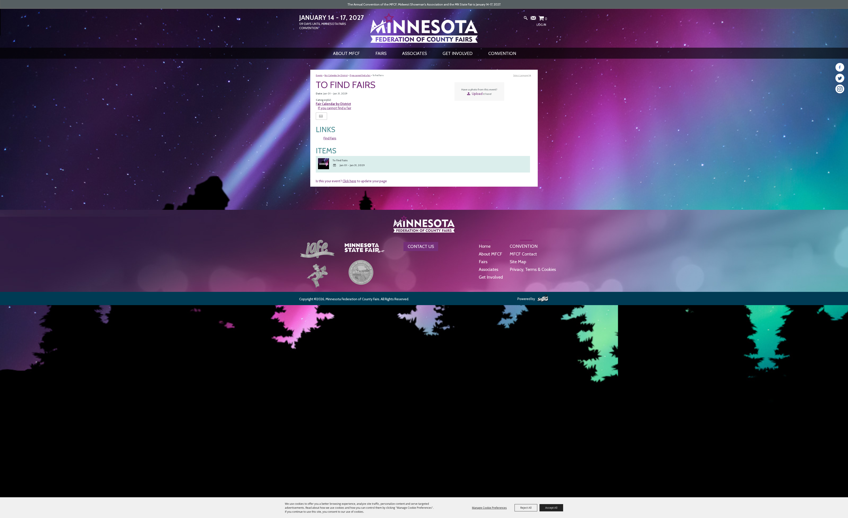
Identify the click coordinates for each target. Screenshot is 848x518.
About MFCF (346, 53)
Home (484, 246)
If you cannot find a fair (360, 75)
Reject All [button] (526, 507)
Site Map (518, 261)
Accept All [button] (551, 507)
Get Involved (458, 53)
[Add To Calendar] (334, 165)
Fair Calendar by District (336, 75)
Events (319, 75)
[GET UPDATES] (534, 19)
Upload (477, 94)
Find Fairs (330, 138)
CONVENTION (502, 53)
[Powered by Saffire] (543, 298)
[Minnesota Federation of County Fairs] (424, 28)
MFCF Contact (523, 254)
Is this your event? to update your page (351, 181)
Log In (541, 25)
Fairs (380, 53)
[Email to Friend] (321, 116)
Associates (414, 53)
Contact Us (421, 246)
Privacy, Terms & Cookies (533, 269)
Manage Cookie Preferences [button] (489, 507)
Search (526, 19)
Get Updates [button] (534, 19)
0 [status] (546, 18)
